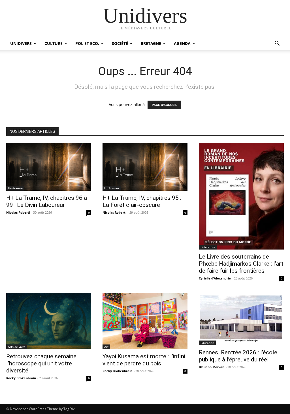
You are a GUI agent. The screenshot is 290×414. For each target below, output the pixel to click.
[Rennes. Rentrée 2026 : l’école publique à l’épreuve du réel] (241, 319)
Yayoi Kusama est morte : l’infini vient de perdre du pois (144, 360)
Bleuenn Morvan (211, 367)
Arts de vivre (16, 347)
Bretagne (151, 43)
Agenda (182, 43)
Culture (53, 43)
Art (106, 347)
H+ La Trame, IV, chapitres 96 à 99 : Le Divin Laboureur (46, 201)
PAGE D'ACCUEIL (164, 105)
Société (120, 43)
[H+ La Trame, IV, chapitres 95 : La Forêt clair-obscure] (145, 167)
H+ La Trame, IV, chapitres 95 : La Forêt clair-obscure (142, 201)
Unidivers (21, 43)
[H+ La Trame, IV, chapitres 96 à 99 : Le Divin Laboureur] (48, 167)
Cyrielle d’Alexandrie (215, 278)
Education (207, 343)
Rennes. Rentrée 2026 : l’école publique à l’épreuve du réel (238, 356)
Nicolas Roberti (18, 212)
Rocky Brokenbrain (21, 378)
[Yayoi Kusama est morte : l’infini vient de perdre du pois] (145, 321)
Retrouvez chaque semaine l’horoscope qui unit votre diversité (41, 363)
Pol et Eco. (87, 43)
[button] (277, 44)
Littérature (15, 188)
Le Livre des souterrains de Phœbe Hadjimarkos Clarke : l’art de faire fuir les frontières (241, 263)
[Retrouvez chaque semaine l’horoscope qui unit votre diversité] (48, 321)
